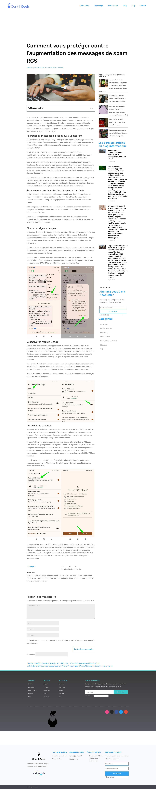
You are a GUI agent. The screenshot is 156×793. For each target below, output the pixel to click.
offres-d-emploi (93, 761)
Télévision (103, 345)
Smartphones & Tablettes (108, 341)
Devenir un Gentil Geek (95, 756)
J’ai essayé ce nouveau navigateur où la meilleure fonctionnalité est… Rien (117, 98)
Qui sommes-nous (94, 758)
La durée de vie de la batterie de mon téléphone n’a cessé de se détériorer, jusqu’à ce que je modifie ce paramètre (113, 85)
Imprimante (104, 324)
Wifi (101, 349)
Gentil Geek (84, 6)
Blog (125, 6)
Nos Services (113, 6)
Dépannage (98, 6)
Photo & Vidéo (105, 336)
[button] (91, 108)
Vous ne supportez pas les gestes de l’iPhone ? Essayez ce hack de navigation (118, 133)
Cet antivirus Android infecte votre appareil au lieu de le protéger (117, 122)
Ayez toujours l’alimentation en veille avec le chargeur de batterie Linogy (117, 154)
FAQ (133, 6)
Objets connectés (106, 328)
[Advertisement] (78, 24)
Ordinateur (103, 332)
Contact (143, 6)
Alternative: (31, 654)
